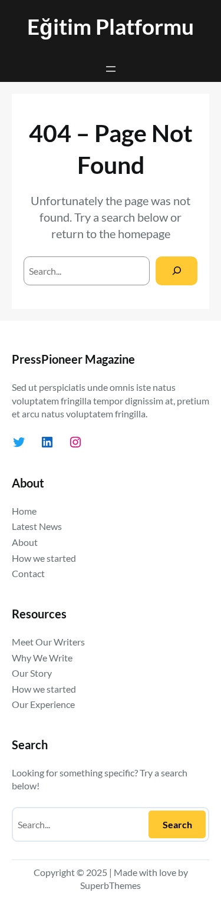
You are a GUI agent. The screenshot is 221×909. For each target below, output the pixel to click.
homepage (144, 233)
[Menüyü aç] (111, 69)
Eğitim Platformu (110, 26)
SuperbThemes (110, 885)
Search (177, 824)
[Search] (176, 270)
